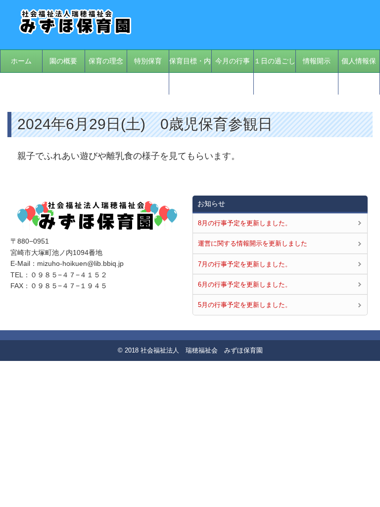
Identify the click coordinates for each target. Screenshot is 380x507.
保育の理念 (106, 61)
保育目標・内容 (190, 72)
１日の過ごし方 (274, 72)
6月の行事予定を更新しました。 (244, 284)
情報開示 (317, 61)
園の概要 (63, 61)
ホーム (21, 61)
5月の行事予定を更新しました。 (244, 304)
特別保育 (148, 61)
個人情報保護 (358, 72)
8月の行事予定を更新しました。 (244, 223)
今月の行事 (232, 61)
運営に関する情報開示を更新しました (252, 243)
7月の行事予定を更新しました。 (244, 264)
